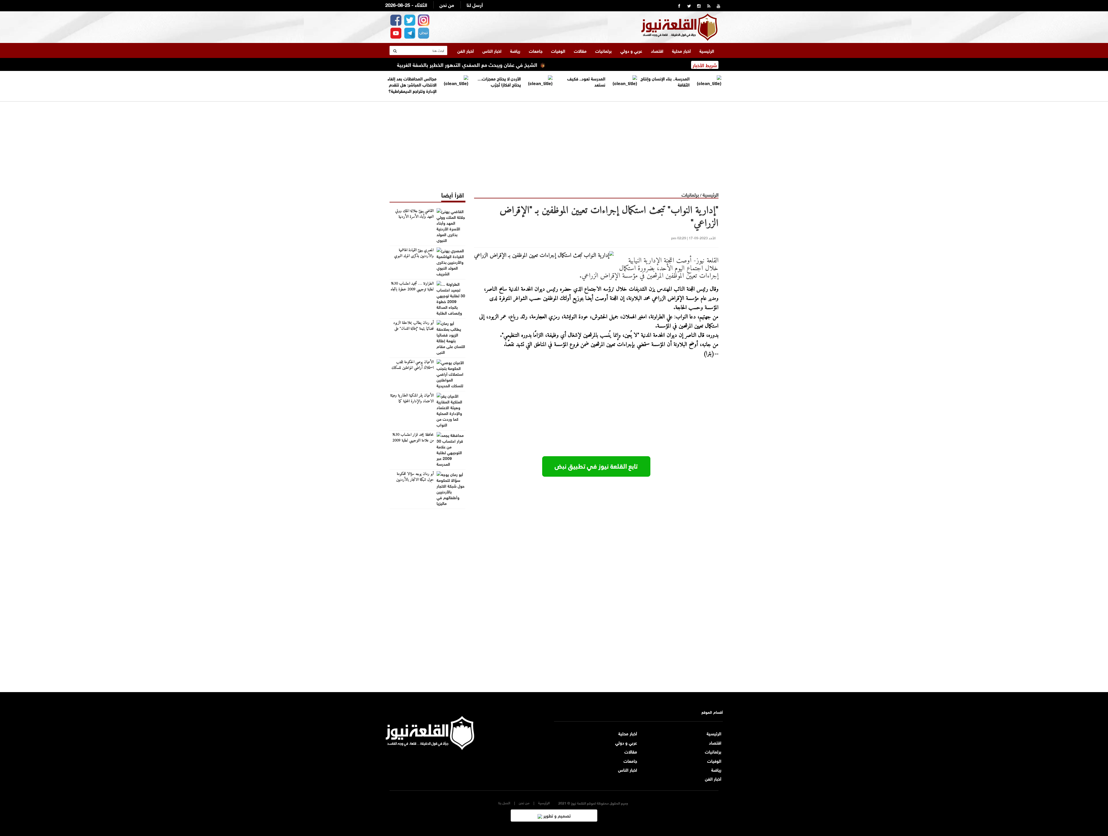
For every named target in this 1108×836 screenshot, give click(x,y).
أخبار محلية (681, 50)
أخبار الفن (465, 50)
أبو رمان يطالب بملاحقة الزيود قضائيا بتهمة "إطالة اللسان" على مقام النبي (413, 328)
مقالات (580, 50)
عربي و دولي (631, 50)
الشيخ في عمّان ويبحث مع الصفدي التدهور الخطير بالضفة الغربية (499, 64)
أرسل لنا (475, 4)
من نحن (446, 4)
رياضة (515, 50)
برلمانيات (603, 50)
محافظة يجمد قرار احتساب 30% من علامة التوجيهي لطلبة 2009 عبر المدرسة (413, 440)
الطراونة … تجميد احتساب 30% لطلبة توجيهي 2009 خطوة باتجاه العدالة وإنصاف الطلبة (412, 289)
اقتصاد (657, 50)
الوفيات (558, 50)
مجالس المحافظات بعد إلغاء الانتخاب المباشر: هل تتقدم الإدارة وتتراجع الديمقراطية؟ (412, 84)
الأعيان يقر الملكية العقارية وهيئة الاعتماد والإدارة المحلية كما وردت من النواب (412, 401)
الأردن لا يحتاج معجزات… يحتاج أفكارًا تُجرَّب (499, 81)
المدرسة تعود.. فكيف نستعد (586, 81)
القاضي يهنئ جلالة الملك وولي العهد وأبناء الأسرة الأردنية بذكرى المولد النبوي (414, 217)
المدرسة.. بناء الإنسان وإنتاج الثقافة (665, 81)
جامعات (535, 50)
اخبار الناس (491, 50)
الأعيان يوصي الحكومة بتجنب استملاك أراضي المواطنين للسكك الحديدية (413, 368)
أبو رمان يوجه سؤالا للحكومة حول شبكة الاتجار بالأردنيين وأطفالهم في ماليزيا (415, 480)
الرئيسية (706, 50)
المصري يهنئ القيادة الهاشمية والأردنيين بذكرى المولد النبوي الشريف (414, 256)
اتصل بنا (504, 802)
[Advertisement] (554, 142)
